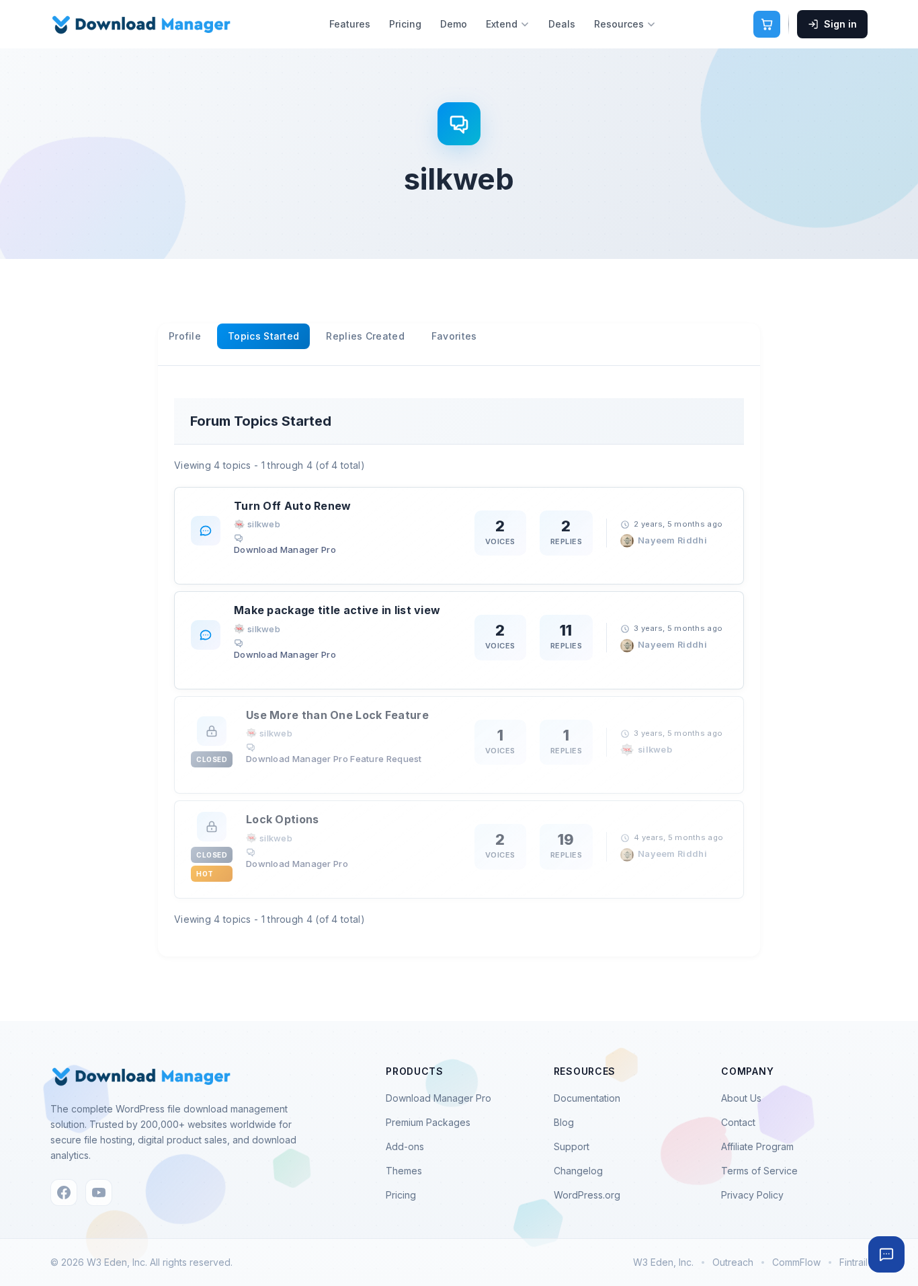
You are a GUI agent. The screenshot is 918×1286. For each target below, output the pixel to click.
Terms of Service (759, 1170)
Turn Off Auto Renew (292, 506)
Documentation (587, 1098)
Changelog (578, 1170)
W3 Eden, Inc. (663, 1262)
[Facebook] (63, 1192)
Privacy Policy (752, 1195)
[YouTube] (98, 1192)
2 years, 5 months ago (678, 524)
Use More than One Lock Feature (337, 715)
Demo (453, 24)
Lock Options (282, 819)
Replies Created (365, 336)
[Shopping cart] (766, 24)
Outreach (732, 1262)
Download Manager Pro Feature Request (334, 758)
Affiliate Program (757, 1146)
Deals (561, 24)
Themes (404, 1170)
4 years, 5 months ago (678, 837)
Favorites (454, 336)
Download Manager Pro (285, 549)
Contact (738, 1122)
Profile (185, 336)
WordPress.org (587, 1195)
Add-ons (405, 1146)
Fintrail (853, 1262)
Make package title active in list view (337, 610)
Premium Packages (428, 1122)
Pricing (405, 24)
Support (571, 1146)
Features (349, 24)
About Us (741, 1098)
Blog (564, 1122)
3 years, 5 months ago (678, 628)
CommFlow (796, 1262)
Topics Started (263, 336)
